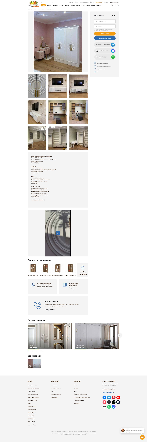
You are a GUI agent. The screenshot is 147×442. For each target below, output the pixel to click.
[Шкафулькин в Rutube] (118, 402)
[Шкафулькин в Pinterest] (114, 397)
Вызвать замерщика (56, 394)
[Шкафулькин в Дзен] (109, 402)
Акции (43, 5)
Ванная (73, 5)
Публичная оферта (79, 400)
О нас (76, 2)
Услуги (91, 2)
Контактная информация (80, 394)
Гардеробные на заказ (33, 397)
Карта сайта (77, 403)
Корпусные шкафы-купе (34, 388)
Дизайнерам (54, 397)
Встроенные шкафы (33, 394)
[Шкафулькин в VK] (104, 397)
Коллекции (99, 5)
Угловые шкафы (32, 409)
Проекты (71, 2)
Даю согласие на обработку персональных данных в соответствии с (104, 30)
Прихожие (55, 5)
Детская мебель (32, 406)
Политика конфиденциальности (82, 397)
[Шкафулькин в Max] (114, 407)
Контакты (106, 2)
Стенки (61, 5)
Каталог (35, 9)
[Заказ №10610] (34, 359)
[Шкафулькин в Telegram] (109, 397)
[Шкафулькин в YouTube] (118, 397)
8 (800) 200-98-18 (114, 2)
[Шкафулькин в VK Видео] (104, 402)
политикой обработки (104, 30)
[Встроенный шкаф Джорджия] (97, 336)
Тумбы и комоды (32, 412)
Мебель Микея (31, 391)
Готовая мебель (90, 5)
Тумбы (78, 5)
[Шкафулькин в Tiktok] (114, 402)
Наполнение (31, 415)
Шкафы (49, 5)
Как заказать (54, 385)
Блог (75, 391)
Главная (30, 9)
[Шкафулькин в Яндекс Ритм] (104, 407)
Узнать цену (105, 33)
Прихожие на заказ (32, 400)
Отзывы (76, 388)
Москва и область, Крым (48, 2)
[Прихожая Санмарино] (50, 336)
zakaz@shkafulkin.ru (108, 392)
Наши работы (98, 2)
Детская (67, 5)
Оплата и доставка (84, 2)
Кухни (82, 5)
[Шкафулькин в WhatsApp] (109, 407)
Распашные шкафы (32, 385)
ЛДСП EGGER (31, 422)
